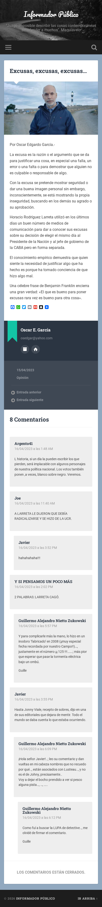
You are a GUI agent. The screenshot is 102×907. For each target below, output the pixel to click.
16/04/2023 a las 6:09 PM (38, 749)
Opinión (22, 378)
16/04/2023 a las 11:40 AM (34, 503)
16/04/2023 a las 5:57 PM (38, 626)
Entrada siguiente (30, 400)
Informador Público (51, 14)
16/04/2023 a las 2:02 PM (33, 587)
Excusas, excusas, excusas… (48, 71)
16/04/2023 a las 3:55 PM (33, 699)
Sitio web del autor (35, 349)
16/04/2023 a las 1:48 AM (33, 449)
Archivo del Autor (25, 349)
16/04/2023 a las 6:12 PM (42, 817)
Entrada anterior (29, 392)
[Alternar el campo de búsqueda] (94, 47)
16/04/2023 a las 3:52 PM (38, 548)
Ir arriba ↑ (88, 898)
